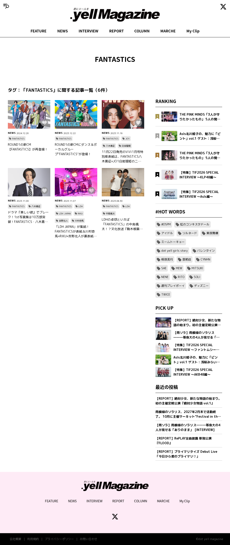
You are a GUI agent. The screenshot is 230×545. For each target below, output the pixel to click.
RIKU (80, 213)
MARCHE (168, 31)
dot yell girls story (174, 251)
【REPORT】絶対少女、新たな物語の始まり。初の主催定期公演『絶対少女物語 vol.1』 (188, 400)
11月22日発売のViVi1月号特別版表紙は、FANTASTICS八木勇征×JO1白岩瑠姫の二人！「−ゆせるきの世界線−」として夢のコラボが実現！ (123, 157)
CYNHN (205, 259)
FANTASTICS (18, 138)
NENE (164, 277)
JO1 (127, 138)
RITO (181, 277)
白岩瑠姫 (126, 145)
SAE (163, 268)
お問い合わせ (88, 539)
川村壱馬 (79, 220)
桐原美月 (167, 259)
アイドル (167, 233)
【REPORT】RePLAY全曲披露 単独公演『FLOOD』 (183, 440)
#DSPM (166, 224)
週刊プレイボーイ (173, 286)
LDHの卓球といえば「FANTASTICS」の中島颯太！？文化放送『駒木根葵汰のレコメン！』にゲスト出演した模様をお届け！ (122, 224)
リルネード (189, 233)
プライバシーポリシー (59, 539)
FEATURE (38, 31)
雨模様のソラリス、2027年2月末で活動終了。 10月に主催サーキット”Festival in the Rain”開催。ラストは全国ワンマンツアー (187, 414)
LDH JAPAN (65, 213)
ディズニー (201, 286)
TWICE (165, 294)
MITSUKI (197, 268)
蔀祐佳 (186, 259)
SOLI (197, 277)
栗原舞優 (212, 233)
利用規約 (33, 539)
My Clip (192, 31)
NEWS (62, 31)
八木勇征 (110, 145)
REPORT (116, 31)
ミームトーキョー (173, 242)
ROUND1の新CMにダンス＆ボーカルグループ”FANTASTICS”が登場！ (76, 149)
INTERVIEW (88, 31)
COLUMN (142, 31)
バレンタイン (206, 251)
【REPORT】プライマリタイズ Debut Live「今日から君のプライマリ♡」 (186, 453)
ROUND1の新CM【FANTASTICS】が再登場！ (28, 146)
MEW (179, 268)
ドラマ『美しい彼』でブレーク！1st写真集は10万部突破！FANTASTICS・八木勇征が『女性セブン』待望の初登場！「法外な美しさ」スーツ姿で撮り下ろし (28, 217)
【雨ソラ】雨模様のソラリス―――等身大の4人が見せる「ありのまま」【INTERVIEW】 (187, 427)
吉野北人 (63, 220)
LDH (80, 206)
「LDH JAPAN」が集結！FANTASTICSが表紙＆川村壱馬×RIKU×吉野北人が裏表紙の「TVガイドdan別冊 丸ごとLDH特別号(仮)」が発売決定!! (76, 231)
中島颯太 (110, 213)
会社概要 (15, 539)
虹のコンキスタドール (194, 224)
